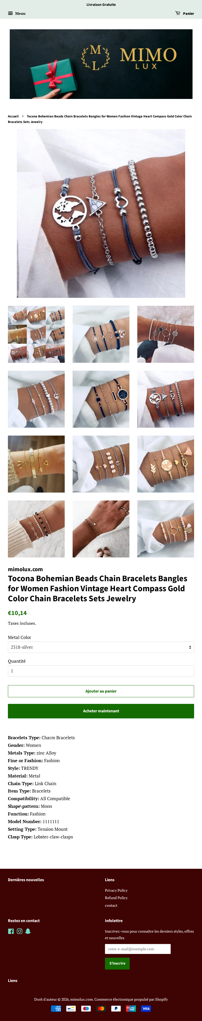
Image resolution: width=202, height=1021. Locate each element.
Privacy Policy (116, 890)
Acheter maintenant (101, 711)
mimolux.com (81, 999)
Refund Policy (116, 897)
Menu (20, 13)
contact (111, 905)
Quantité (17, 661)
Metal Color (19, 637)
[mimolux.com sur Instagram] (19, 932)
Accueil (13, 116)
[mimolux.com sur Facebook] (11, 932)
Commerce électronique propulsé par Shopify (131, 999)
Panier (188, 13)
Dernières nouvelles (26, 880)
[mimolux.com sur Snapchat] (28, 932)
